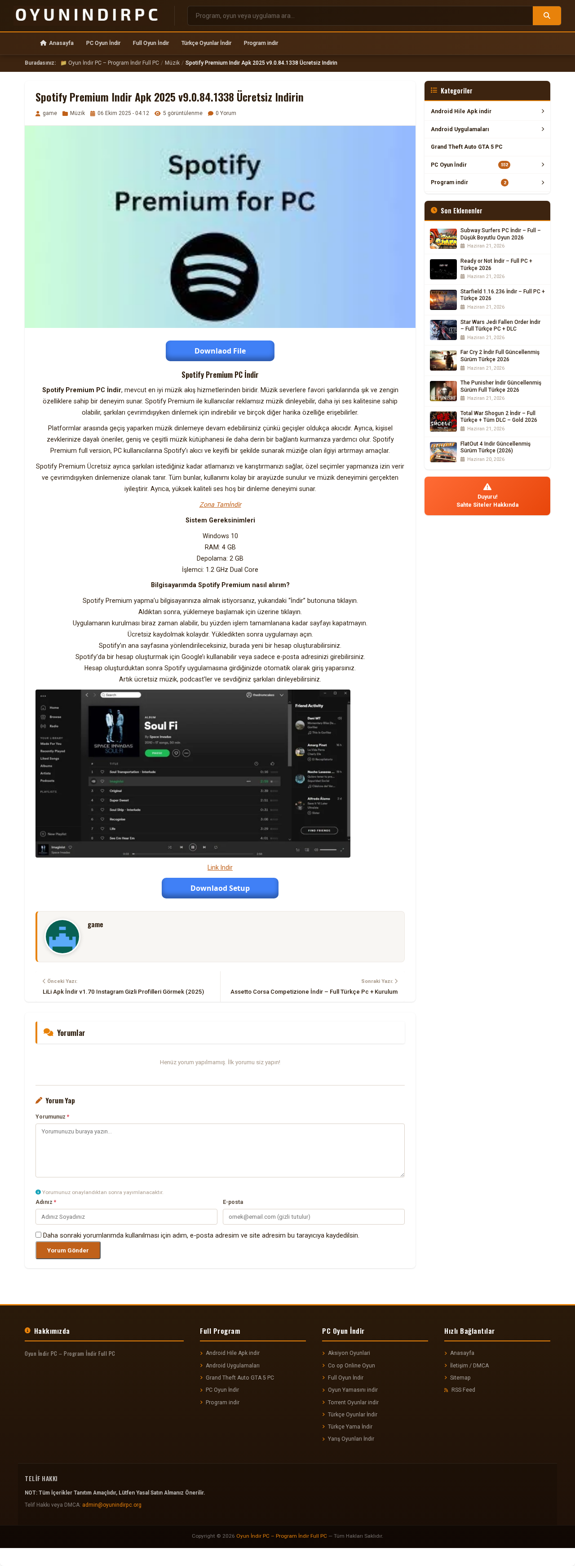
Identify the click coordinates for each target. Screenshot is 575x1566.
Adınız (45, 1202)
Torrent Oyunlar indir (353, 1402)
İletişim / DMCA (469, 1366)
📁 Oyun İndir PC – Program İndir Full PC (109, 63)
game (50, 113)
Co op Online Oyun (351, 1366)
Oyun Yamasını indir (353, 1390)
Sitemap (460, 1378)
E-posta (233, 1202)
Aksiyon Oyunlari (349, 1353)
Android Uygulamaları (460, 129)
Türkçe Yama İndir (350, 1427)
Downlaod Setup (220, 888)
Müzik (172, 63)
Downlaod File (220, 351)
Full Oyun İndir (151, 43)
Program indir (261, 43)
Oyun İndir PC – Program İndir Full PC (281, 1536)
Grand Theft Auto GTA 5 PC (467, 146)
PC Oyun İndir (103, 43)
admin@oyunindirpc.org (112, 1505)
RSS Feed (463, 1390)
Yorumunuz (52, 1117)
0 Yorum (226, 113)
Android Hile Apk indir (461, 111)
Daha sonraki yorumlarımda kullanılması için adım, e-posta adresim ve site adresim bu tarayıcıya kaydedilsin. (201, 1235)
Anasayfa (61, 43)
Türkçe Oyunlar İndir (206, 43)
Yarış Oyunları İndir (351, 1439)
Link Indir (220, 867)
